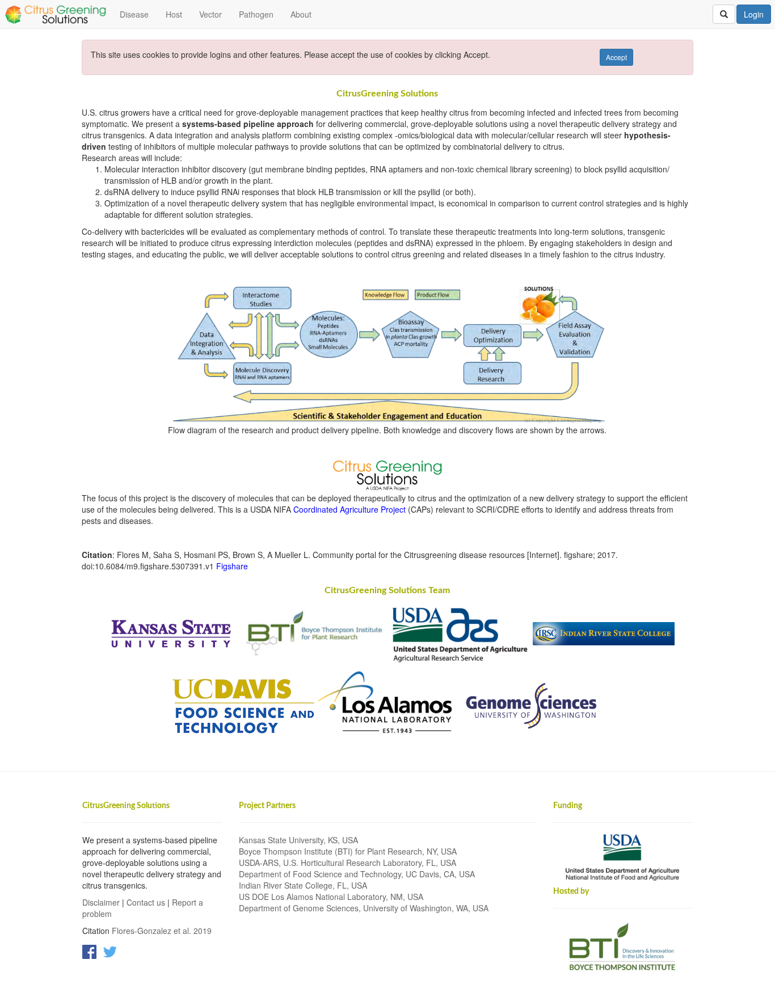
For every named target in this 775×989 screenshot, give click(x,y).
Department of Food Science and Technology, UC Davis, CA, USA (357, 874)
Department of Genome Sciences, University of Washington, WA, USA (363, 908)
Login (754, 14)
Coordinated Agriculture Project (349, 509)
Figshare (232, 566)
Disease (134, 14)
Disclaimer (101, 902)
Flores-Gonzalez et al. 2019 (162, 930)
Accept (616, 57)
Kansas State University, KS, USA (298, 840)
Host (174, 14)
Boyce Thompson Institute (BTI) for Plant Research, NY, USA (348, 851)
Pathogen (256, 14)
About (300, 14)
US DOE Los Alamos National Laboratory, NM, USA (331, 896)
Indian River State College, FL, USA (303, 885)
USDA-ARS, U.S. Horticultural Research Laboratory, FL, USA (347, 862)
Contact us (146, 902)
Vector (210, 14)
